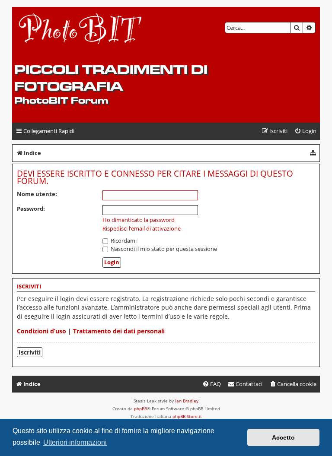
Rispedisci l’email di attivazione (141, 228)
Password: (31, 208)
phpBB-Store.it (187, 416)
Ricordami (123, 240)
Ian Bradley (186, 401)
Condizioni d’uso (41, 331)
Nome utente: (37, 194)
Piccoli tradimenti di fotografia (111, 78)
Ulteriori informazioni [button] (75, 442)
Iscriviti (30, 352)
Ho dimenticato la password (138, 220)
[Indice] (80, 35)
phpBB (140, 408)
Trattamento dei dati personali (119, 331)
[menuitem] (305, 131)
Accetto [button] (283, 437)
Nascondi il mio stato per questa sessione (163, 249)
